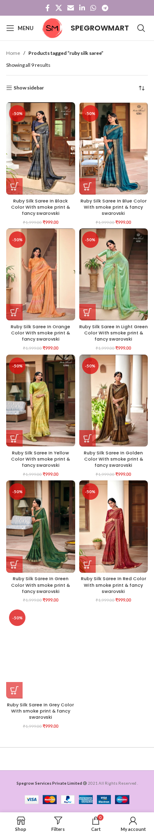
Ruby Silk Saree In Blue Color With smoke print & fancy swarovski (113, 207)
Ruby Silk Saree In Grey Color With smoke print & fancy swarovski (40, 711)
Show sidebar (29, 88)
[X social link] (58, 8)
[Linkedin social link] (82, 8)
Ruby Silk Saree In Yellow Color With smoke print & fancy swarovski (40, 459)
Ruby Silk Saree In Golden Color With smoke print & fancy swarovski (113, 459)
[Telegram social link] (105, 8)
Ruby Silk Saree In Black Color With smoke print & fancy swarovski (40, 207)
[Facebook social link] (48, 8)
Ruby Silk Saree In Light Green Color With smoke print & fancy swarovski (113, 333)
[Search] (141, 28)
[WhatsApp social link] (93, 8)
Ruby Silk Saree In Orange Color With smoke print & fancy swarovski (40, 333)
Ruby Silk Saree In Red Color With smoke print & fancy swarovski (113, 585)
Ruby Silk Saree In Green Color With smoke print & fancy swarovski (40, 585)
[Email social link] (70, 8)
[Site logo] (52, 27)
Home (13, 53)
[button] (14, 186)
